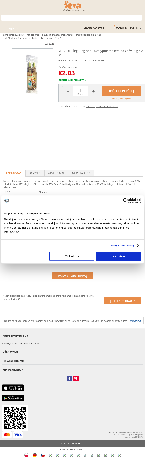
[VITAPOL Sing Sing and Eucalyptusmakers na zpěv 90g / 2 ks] (32, 74)
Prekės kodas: (90, 60)
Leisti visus (118, 256)
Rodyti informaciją (122, 245)
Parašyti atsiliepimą (68, 67)
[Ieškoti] (139, 17)
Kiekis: (80, 94)
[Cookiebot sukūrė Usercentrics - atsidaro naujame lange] (125, 200)
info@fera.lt (135, 320)
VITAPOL (76, 60)
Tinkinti (69, 256)
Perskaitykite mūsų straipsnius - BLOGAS (20, 343)
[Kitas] (59, 43)
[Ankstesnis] (39, 43)
